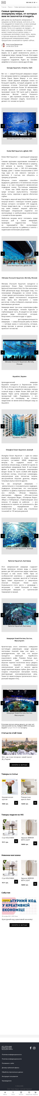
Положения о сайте (8, 1063)
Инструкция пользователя (10, 1076)
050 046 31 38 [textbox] (30, 2)
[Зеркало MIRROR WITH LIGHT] (29, 827)
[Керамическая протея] (10, 787)
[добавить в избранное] (16, 780)
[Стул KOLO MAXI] (10, 827)
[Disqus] (19, 953)
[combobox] (30, 2)
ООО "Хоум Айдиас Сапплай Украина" (19, 1089)
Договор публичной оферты (10, 1067)
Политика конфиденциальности (12, 1054)
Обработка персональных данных (12, 1072)
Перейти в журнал (19, 765)
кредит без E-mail (14, 728)
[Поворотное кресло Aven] (29, 787)
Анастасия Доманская (14, 44)
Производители (6, 1081)
